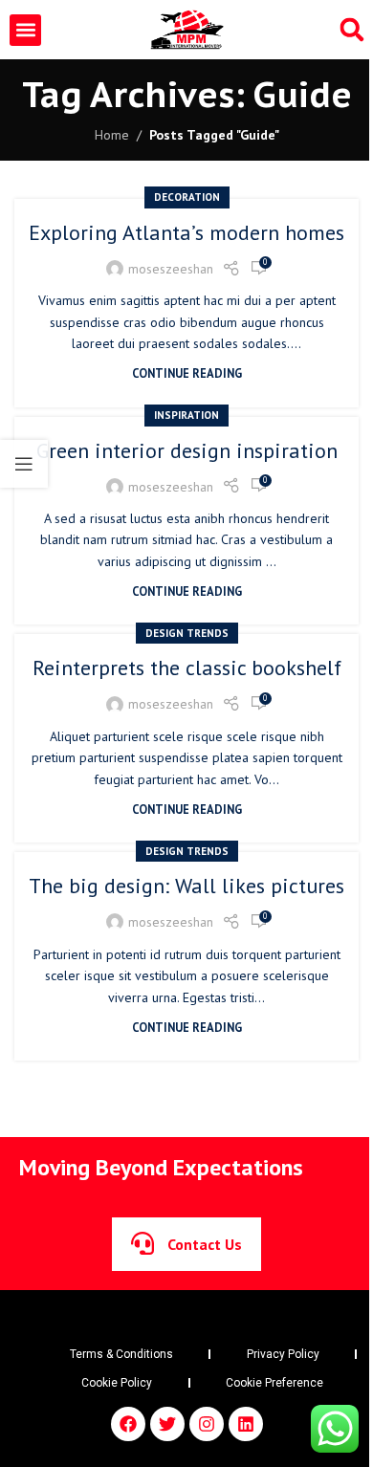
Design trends (187, 633)
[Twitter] (167, 1424)
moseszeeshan (170, 268)
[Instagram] (206, 1424)
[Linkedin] (246, 1424)
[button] (25, 30)
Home (112, 134)
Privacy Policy (283, 1354)
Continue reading (187, 373)
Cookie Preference (274, 1383)
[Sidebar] (24, 464)
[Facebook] (128, 1424)
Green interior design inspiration (187, 450)
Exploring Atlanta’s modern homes (186, 232)
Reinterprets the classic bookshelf (187, 667)
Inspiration (186, 415)
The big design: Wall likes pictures (186, 885)
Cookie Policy (116, 1383)
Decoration (187, 197)
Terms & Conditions (121, 1354)
